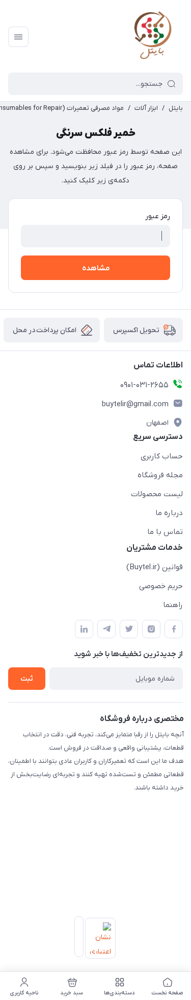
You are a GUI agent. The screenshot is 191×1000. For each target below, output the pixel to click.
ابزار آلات (146, 108)
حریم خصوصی (161, 586)
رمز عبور (157, 216)
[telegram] (106, 629)
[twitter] (129, 629)
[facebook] (174, 629)
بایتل (176, 108)
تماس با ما (165, 532)
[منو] (18, 37)
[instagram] (151, 629)
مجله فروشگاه (160, 475)
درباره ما (169, 513)
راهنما (173, 605)
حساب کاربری (162, 456)
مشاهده (96, 268)
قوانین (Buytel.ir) (154, 567)
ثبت (26, 679)
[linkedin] (84, 629)
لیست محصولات (157, 494)
